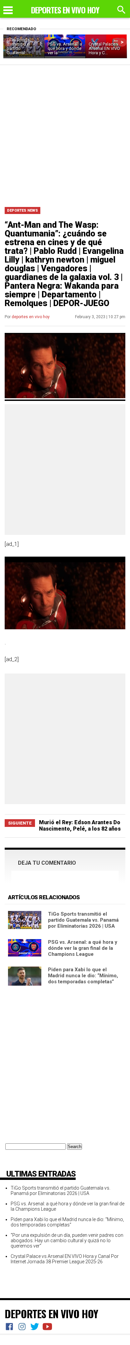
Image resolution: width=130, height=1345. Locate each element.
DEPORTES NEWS (22, 210)
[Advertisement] (65, 133)
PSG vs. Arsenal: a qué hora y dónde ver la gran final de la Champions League (82, 948)
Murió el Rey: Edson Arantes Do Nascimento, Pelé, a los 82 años (80, 825)
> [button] (122, 42)
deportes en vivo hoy (31, 316)
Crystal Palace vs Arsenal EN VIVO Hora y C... (105, 48)
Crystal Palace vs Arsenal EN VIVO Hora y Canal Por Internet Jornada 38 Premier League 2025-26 (65, 1259)
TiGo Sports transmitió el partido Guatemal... (18, 46)
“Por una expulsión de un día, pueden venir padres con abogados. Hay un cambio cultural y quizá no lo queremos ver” (67, 1240)
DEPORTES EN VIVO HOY (51, 1313)
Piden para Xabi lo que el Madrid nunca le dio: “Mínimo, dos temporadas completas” (83, 976)
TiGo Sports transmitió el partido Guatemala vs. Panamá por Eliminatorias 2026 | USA (83, 920)
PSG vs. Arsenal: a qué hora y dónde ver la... (65, 48)
